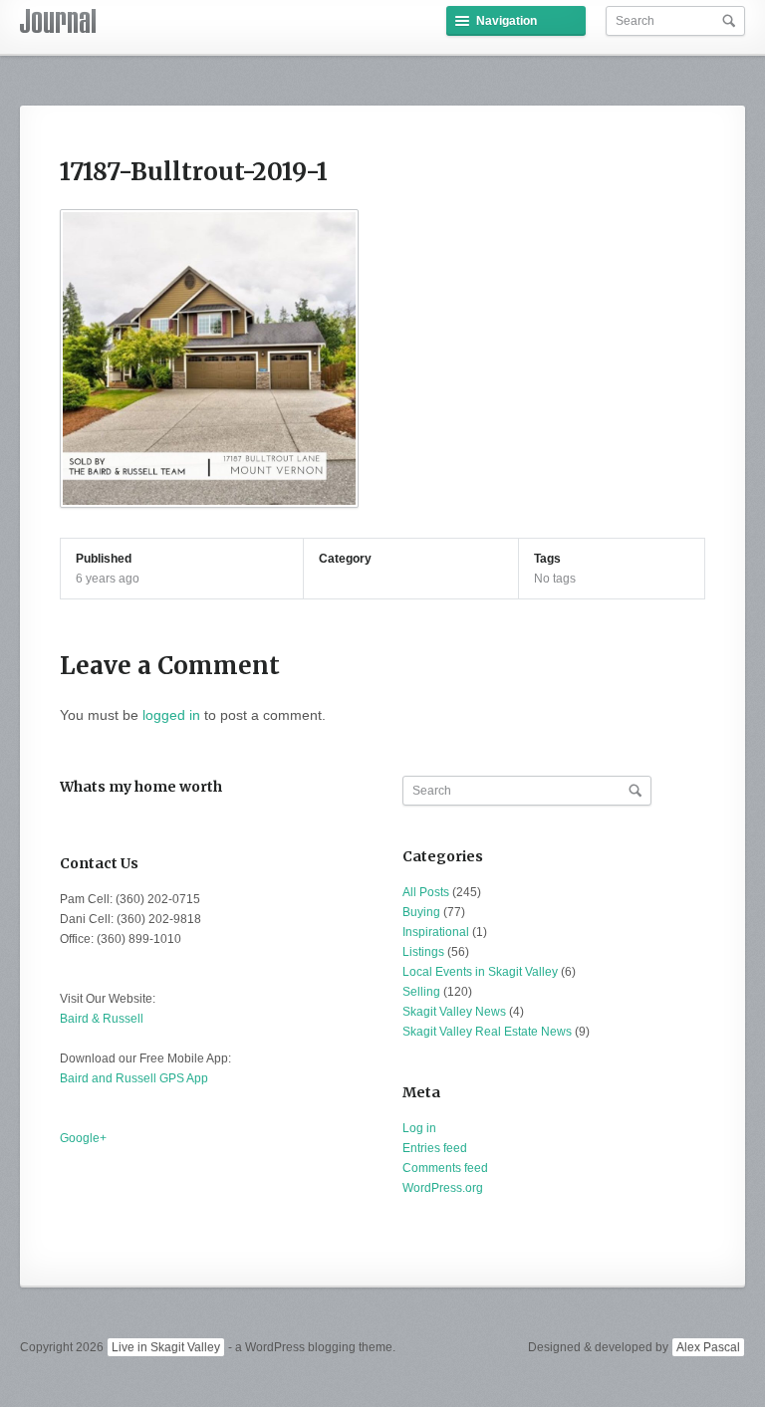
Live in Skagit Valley (166, 1347)
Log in (419, 1128)
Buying (421, 912)
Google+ (83, 1138)
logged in (171, 715)
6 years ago (107, 579)
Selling (421, 992)
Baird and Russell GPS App (134, 1078)
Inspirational (435, 932)
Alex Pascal (708, 1347)
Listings (423, 952)
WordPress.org (442, 1188)
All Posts (425, 892)
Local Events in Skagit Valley (480, 972)
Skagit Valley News (454, 1012)
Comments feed (445, 1168)
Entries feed (434, 1148)
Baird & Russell (101, 1019)
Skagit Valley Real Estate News (487, 1032)
